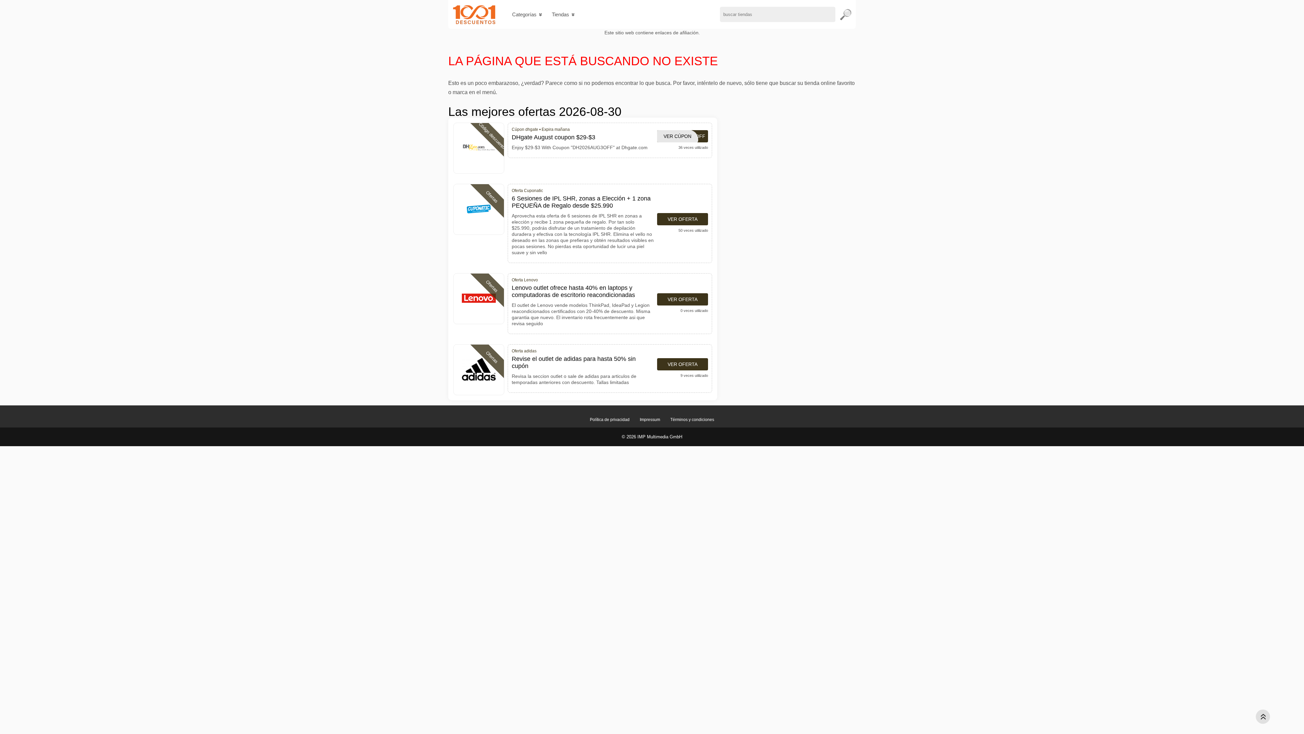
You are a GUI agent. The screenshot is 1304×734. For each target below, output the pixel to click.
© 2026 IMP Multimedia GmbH (652, 436)
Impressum (650, 419)
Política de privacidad (610, 419)
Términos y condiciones (692, 419)
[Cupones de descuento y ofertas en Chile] (474, 14)
